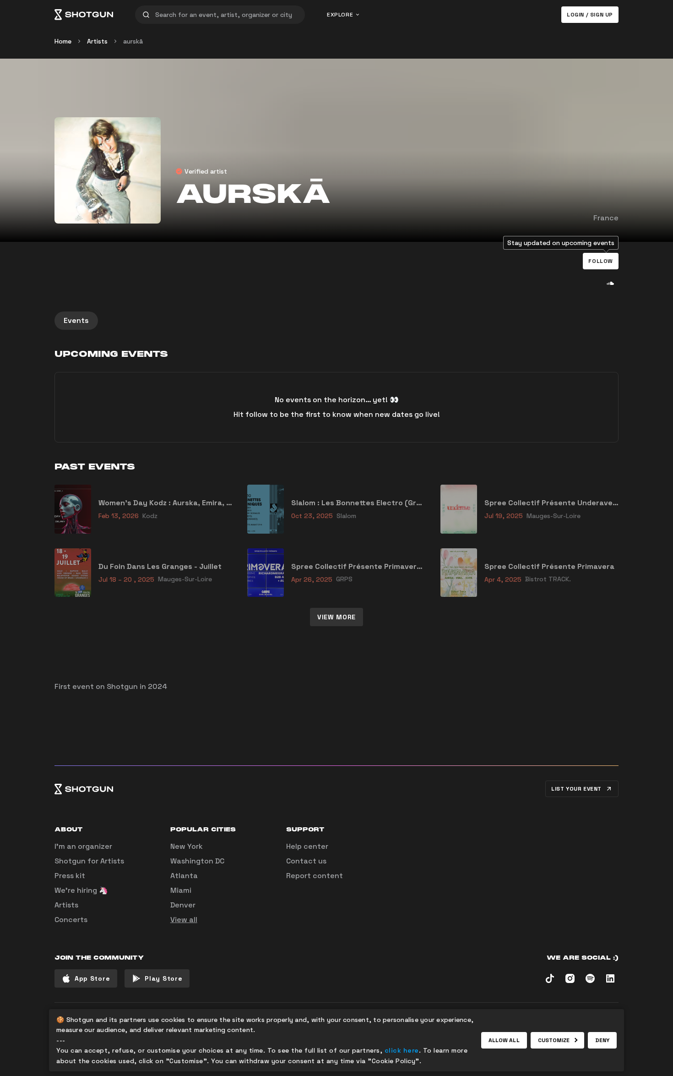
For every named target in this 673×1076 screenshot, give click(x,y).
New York (186, 846)
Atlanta (184, 875)
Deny (602, 1040)
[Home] (83, 14)
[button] (601, 261)
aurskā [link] (133, 41)
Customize (554, 1040)
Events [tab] (76, 320)
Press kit (69, 875)
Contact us (306, 861)
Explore (340, 14)
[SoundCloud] (610, 283)
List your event (576, 788)
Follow (600, 261)
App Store (92, 978)
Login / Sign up (590, 14)
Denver (182, 905)
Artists (97, 41)
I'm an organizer (83, 846)
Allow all (504, 1040)
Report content (314, 875)
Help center (307, 846)
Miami (180, 890)
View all (183, 919)
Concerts (70, 919)
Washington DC (197, 861)
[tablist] (336, 320)
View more (336, 617)
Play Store (163, 978)
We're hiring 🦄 (81, 890)
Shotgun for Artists (89, 861)
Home (62, 41)
